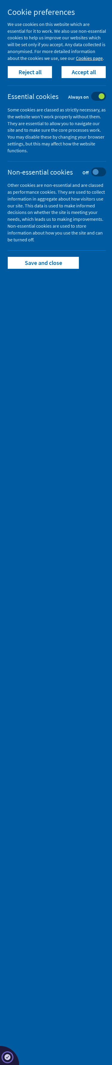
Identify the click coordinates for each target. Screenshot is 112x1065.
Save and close (43, 262)
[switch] (61, 97)
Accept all (84, 72)
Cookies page (89, 58)
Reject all (30, 72)
